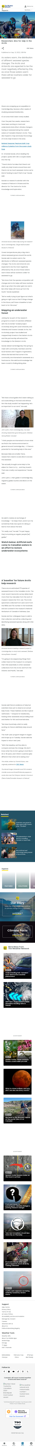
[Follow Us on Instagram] (9, 1371)
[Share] (2, 48)
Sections (27, 10)
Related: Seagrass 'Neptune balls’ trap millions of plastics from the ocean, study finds (16, 146)
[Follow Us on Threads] (23, 1371)
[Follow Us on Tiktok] (18, 1371)
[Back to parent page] (5, 8)
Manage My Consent (8, 1319)
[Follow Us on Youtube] (13, 1371)
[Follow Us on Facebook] (4, 1371)
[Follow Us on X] (27, 1371)
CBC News (20, 764)
